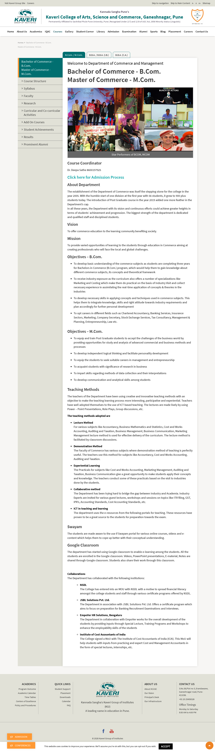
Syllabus (29, 88)
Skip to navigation (160, 3)
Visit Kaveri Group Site (15, 3)
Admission (112, 31)
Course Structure (35, 81)
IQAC (58, 31)
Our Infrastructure (152, 701)
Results (28, 137)
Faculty (28, 96)
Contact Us (185, 31)
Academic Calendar (27, 693)
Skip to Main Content (180, 3)
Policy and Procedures (25, 705)
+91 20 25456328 (186, 699)
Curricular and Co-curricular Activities (42, 113)
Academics (48, 31)
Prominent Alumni (36, 144)
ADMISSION (21, 736)
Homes (21, 42)
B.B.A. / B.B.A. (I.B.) (99, 55)
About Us (37, 31)
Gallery (76, 31)
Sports (145, 31)
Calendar (66, 701)
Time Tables (30, 697)
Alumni (137, 31)
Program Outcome (27, 689)
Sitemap (206, 3)
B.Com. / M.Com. (74, 55)
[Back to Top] (209, 745)
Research (30, 103)
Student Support (62, 689)
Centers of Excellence (26, 701)
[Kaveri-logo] (107, 689)
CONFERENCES (23, 745)
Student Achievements (39, 129)
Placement (163, 31)
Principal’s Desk (151, 697)
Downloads (65, 697)
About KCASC (150, 689)
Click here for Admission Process (95, 177)
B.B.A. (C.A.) (121, 55)
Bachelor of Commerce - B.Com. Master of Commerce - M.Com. (37, 68)
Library (102, 31)
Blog (153, 31)
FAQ (68, 705)
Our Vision (149, 693)
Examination (125, 31)
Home (27, 31)
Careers (30, 3)
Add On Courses (34, 122)
